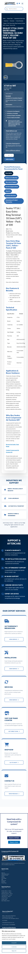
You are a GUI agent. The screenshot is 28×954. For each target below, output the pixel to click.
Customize (14, 946)
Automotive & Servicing (19, 18)
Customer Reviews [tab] (11, 195)
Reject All (14, 950)
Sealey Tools (10, 18)
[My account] (17, 3)
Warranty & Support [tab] (11, 182)
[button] (5, 77)
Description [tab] (9, 173)
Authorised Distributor (9, 927)
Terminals (12, 20)
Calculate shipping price (13, 143)
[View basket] (19, 3)
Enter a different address (13, 150)
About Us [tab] (8, 191)
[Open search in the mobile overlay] (14, 8)
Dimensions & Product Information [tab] (12, 201)
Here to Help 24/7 (7, 911)
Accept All (14, 942)
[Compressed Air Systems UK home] (10, 3)
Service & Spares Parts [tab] (12, 186)
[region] (14, 941)
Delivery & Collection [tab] (11, 177)
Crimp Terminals (19, 20)
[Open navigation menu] (22, 3)
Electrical (6, 20)
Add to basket (9, 159)
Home (4, 18)
